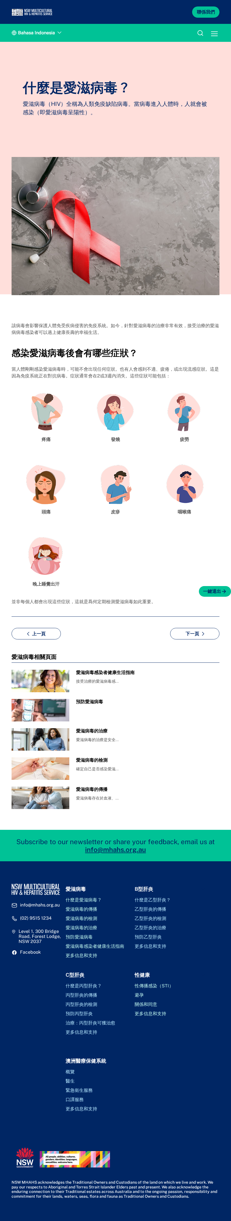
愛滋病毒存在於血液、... (97, 798)
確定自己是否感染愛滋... (97, 769)
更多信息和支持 (81, 955)
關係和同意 (146, 1004)
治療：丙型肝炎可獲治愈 (90, 1023)
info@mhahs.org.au (115, 849)
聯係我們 (206, 12)
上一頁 (39, 633)
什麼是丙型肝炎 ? (83, 985)
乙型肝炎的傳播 (150, 909)
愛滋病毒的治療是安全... (97, 739)
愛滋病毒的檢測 (81, 918)
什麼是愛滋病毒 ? (83, 900)
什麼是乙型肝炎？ (153, 900)
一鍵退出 (212, 591)
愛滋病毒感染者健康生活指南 (95, 946)
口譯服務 (75, 1099)
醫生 (70, 1081)
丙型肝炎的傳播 (81, 995)
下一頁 (192, 633)
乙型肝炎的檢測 (150, 918)
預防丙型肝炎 (79, 1013)
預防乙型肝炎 (148, 937)
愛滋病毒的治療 (81, 927)
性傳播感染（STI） (154, 985)
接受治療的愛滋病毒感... (97, 681)
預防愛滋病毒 (79, 937)
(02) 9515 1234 (36, 918)
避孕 (139, 995)
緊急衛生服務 (79, 1090)
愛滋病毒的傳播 (81, 909)
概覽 (70, 1071)
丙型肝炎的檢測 (81, 1004)
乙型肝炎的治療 (150, 927)
